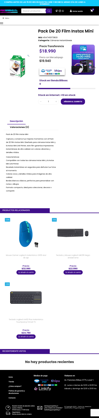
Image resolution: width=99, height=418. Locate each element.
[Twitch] (56, 10)
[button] (28, 55)
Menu (7, 18)
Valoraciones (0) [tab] (19, 127)
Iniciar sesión (78, 11)
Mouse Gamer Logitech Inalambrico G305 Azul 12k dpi (26, 256)
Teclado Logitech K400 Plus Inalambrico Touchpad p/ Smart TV (26, 320)
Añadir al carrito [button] (27, 272)
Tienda (11, 382)
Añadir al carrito (73, 101)
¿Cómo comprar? (15, 386)
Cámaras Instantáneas (61, 40)
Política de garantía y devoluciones (17, 392)
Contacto (12, 398)
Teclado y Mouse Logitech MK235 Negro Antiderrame (73, 256)
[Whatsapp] (62, 10)
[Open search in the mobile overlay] (36, 10)
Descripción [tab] (16, 121)
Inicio (11, 377)
